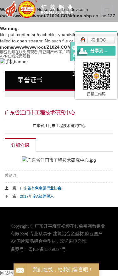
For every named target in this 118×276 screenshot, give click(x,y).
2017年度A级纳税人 (37, 196)
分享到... (98, 50)
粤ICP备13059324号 (47, 249)
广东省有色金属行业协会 (40, 188)
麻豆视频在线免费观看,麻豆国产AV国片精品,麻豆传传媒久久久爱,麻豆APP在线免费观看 (58, 54)
